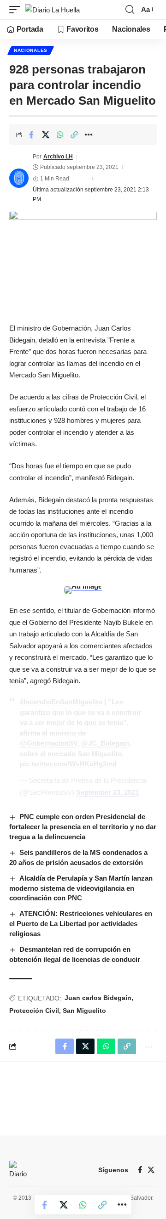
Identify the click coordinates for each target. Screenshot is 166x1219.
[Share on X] (45, 134)
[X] (151, 1170)
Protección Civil (34, 1010)
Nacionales (30, 50)
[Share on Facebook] (31, 134)
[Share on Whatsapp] (59, 134)
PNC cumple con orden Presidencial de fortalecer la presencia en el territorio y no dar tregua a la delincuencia (82, 827)
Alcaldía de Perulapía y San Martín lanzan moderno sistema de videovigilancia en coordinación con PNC (81, 888)
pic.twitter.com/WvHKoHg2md (68, 764)
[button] (17, 10)
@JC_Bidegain (105, 743)
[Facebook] (140, 1170)
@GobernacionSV (48, 743)
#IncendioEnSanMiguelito (61, 702)
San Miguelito (84, 1010)
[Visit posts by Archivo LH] (19, 178)
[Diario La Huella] (52, 10)
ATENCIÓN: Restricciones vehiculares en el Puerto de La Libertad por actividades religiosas (80, 924)
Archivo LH (58, 156)
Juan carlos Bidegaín (98, 997)
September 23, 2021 (107, 792)
